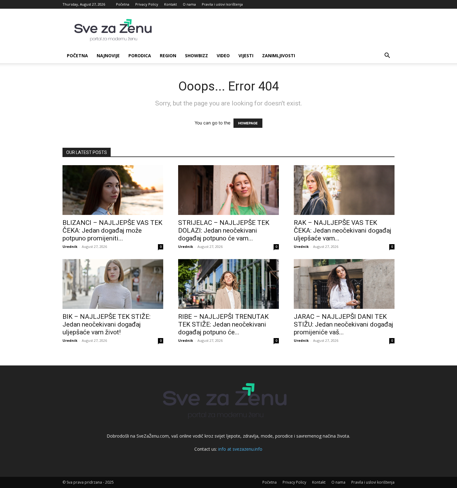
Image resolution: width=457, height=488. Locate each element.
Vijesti (245, 55)
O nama (189, 4)
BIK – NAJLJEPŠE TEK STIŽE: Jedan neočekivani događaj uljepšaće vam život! (106, 324)
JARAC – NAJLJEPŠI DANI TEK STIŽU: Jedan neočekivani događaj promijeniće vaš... (343, 324)
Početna (122, 4)
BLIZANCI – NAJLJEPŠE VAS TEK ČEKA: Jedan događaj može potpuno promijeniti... (112, 230)
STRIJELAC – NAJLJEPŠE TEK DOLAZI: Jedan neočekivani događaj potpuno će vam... (223, 230)
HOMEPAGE (248, 123)
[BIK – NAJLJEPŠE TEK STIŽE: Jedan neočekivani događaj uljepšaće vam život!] (112, 284)
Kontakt (170, 4)
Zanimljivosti (278, 55)
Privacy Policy (146, 4)
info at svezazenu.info (240, 449)
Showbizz (196, 55)
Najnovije (108, 55)
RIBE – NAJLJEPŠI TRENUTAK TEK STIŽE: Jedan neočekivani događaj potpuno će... (223, 324)
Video (223, 55)
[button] (387, 56)
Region (168, 55)
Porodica (139, 55)
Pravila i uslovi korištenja (222, 4)
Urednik (69, 246)
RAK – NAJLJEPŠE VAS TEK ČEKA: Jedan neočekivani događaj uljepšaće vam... (342, 230)
